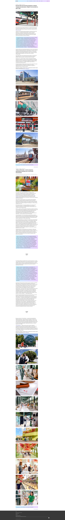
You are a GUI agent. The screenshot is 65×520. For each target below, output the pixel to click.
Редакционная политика (18, 515)
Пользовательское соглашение (19, 512)
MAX (24, 68)
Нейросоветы (18, 164)
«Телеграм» (27, 68)
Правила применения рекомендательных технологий (21, 516)
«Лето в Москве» (18, 325)
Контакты (17, 514)
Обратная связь (17, 513)
